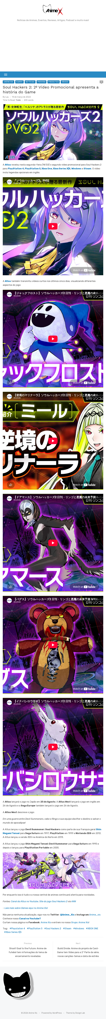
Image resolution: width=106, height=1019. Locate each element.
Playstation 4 (18, 928)
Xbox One (47, 168)
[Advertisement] (53, 46)
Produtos (53, 82)
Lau (7, 97)
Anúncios (8, 82)
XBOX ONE (93, 928)
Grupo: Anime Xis (80, 922)
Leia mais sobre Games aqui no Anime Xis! (26, 908)
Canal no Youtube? (30, 918)
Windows (76, 168)
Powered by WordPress (52, 1013)
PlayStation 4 (16, 168)
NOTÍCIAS (30, 82)
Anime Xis (46, 922)
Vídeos (65, 82)
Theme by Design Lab (75, 1013)
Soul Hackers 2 (53, 928)
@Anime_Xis (67, 914)
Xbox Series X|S (61, 168)
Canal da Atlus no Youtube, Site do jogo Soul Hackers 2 (39, 901)
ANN (73, 901)
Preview (41, 82)
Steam (68, 928)
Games (19, 82)
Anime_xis (94, 914)
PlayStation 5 (33, 168)
